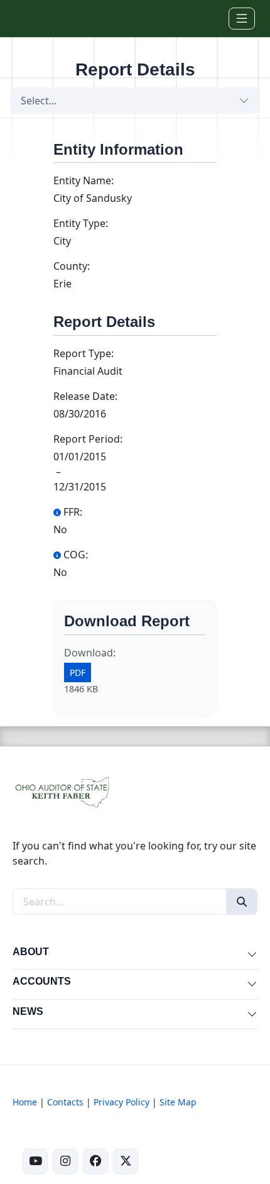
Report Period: (87, 439)
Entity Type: (80, 223)
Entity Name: (83, 180)
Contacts (65, 1102)
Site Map (178, 1102)
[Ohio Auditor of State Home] (33, 18)
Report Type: (83, 353)
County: (71, 266)
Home (25, 1102)
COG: (75, 555)
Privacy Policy (121, 1102)
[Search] (241, 901)
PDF (77, 672)
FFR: (72, 512)
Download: (90, 653)
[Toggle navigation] (242, 19)
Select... (39, 101)
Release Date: (85, 396)
